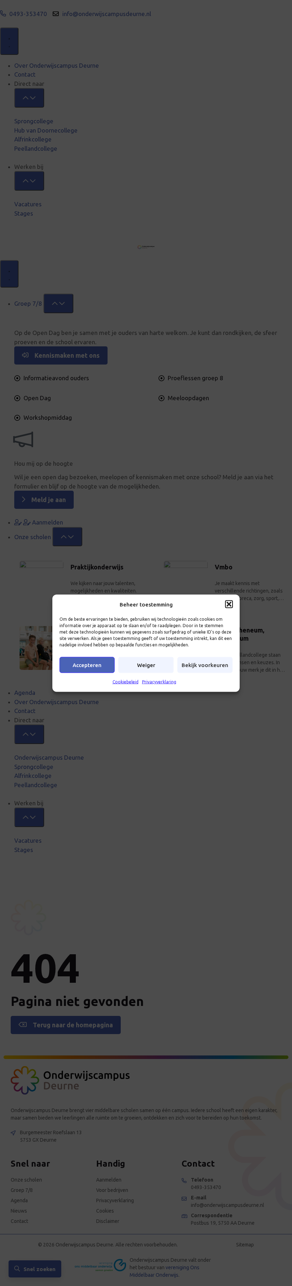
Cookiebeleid (126, 682)
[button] (229, 604)
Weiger (146, 665)
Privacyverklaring (159, 682)
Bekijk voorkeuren (205, 665)
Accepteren (87, 665)
